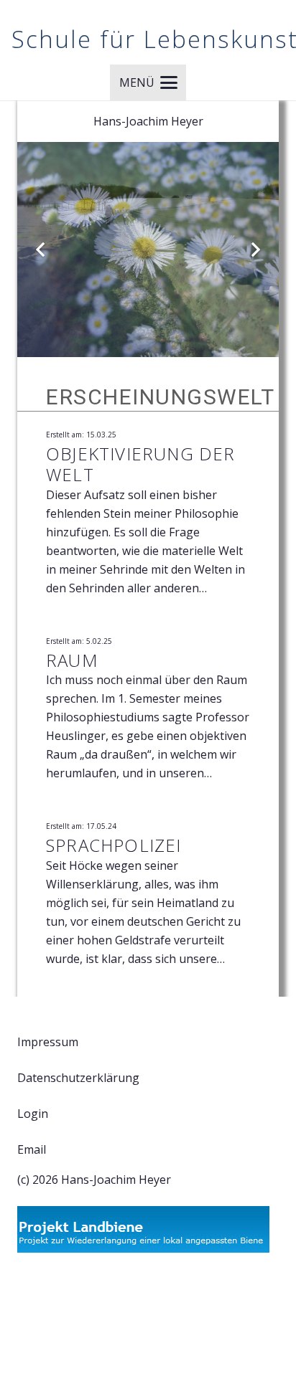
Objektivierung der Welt (141, 464)
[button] (148, 82)
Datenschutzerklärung (78, 1078)
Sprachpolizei (114, 845)
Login (32, 1113)
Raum (72, 660)
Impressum (47, 1042)
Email (31, 1149)
